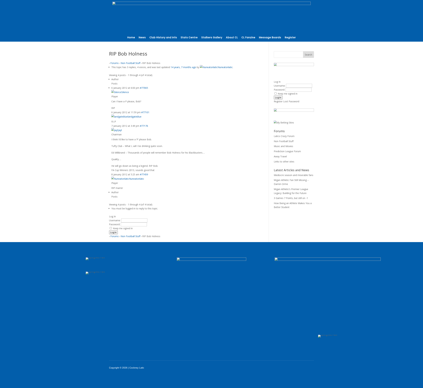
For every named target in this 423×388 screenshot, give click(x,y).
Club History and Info (163, 37)
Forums (114, 63)
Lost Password (291, 101)
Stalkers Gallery (211, 37)
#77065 (144, 87)
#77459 (144, 174)
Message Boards (270, 37)
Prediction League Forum (287, 151)
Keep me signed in (123, 228)
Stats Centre (189, 37)
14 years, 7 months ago (183, 67)
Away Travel (280, 156)
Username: (115, 220)
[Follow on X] (286, 367)
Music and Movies (283, 146)
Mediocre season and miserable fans (293, 175)
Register (290, 37)
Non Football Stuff (130, 63)
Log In (113, 232)
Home (131, 37)
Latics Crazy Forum (284, 136)
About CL (232, 37)
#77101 (145, 112)
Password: (115, 224)
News (142, 37)
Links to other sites (284, 161)
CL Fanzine (248, 37)
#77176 (144, 125)
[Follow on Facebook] (277, 367)
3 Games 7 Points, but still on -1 (291, 198)
